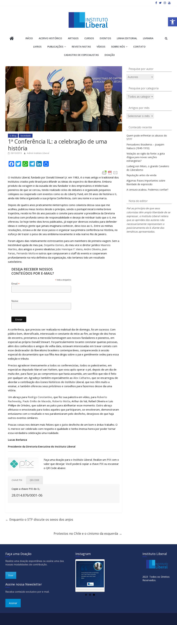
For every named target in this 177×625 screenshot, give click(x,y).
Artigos (73, 38)
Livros (37, 46)
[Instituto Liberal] (11, 38)
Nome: (15, 301)
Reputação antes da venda (141, 175)
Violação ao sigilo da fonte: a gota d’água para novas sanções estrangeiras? (146, 157)
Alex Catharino (81, 378)
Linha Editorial (127, 38)
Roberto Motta (61, 401)
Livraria (148, 38)
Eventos (105, 38)
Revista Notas (81, 46)
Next (109, 575)
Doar (10, 575)
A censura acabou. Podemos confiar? (147, 189)
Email (15, 283)
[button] (172, 21)
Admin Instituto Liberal (38, 153)
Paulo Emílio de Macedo (37, 401)
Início (29, 38)
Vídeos (101, 46)
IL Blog (13, 135)
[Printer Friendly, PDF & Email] (109, 172)
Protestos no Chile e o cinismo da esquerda (88, 533)
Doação (110, 55)
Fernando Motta (26, 253)
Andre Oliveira (92, 249)
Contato (139, 46)
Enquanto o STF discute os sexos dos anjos (39, 519)
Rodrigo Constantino (40, 397)
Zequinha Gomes (54, 245)
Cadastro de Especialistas (81, 55)
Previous (70, 575)
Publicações (55, 46)
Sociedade (25, 135)
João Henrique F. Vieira (69, 249)
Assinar (13, 603)
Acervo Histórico (50, 38)
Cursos (89, 38)
